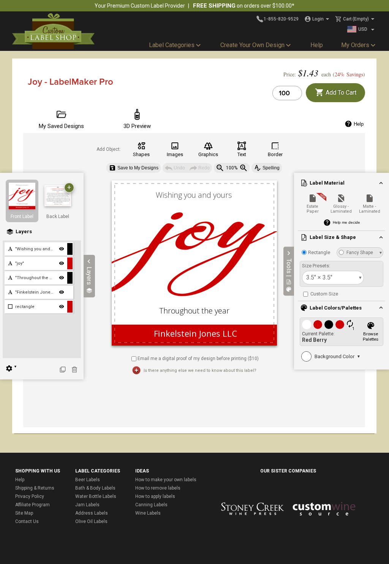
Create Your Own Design (252, 45)
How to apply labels (155, 496)
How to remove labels (157, 488)
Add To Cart (340, 92)
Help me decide (346, 222)
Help (316, 45)
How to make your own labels (165, 479)
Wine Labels (148, 513)
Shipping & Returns (34, 488)
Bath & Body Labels (95, 488)
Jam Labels (87, 504)
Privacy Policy (29, 496)
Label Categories (171, 45)
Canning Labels (151, 504)
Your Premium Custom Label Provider (140, 6)
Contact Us (27, 521)
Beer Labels (87, 479)
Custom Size (323, 294)
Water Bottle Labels (95, 496)
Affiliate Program (32, 504)
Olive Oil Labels (91, 521)
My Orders (355, 45)
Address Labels (91, 513)
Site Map (24, 513)
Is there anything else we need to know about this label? (200, 370)
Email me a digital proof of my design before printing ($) (198, 358)
